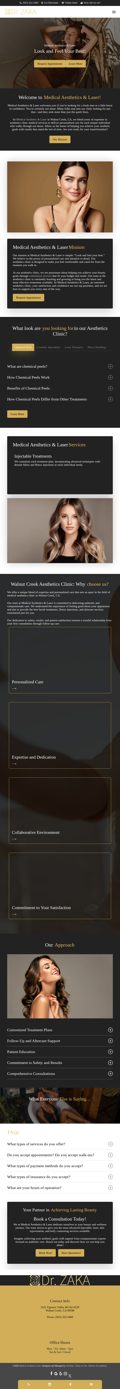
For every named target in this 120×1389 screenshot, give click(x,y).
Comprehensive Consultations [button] (31, 1073)
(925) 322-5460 (64, 1317)
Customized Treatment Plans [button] (29, 1030)
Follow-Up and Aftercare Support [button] (33, 1041)
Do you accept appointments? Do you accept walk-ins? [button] (50, 1155)
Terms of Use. (81, 1366)
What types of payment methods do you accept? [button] (45, 1166)
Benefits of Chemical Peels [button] (28, 388)
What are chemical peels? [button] (27, 366)
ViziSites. (70, 1366)
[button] (114, 11)
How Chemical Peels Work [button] (28, 377)
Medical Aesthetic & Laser (31, 119)
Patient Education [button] (21, 1052)
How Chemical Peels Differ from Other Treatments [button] (47, 399)
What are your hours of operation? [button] (34, 1188)
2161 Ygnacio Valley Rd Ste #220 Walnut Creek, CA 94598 (60, 1309)
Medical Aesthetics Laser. (30, 1366)
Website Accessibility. (97, 1366)
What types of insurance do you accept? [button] (38, 1177)
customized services (40, 275)
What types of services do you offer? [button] (36, 1144)
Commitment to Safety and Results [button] (34, 1063)
